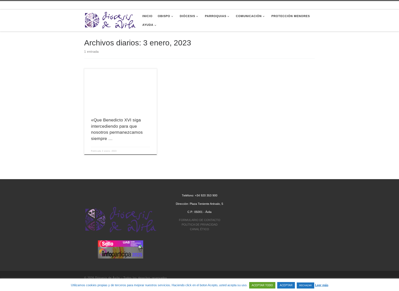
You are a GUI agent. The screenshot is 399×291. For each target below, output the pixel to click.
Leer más (321, 285)
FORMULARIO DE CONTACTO (199, 220)
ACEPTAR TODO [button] (262, 285)
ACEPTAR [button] (286, 285)
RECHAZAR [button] (305, 285)
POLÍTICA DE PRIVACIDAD (200, 224)
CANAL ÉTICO (199, 229)
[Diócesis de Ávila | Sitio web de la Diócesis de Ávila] (110, 20)
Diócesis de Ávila (107, 277)
